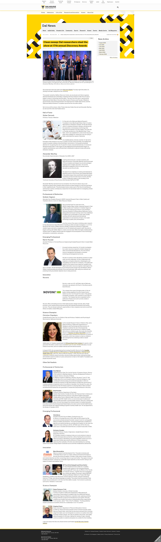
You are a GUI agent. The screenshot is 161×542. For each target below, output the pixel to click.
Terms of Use (117, 534)
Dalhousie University (48, 7)
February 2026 (103, 54)
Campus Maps (91, 2)
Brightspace (110, 1)
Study (43, 12)
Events (95, 30)
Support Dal (44, 2)
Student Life (60, 30)
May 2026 (101, 48)
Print (91, 38)
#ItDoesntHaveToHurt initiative (74, 343)
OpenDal (117, 1)
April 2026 (102, 50)
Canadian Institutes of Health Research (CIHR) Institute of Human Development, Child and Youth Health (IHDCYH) (66, 352)
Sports (76, 30)
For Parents (86, 534)
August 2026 (102, 42)
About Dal (90, 12)
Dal (97, 1)
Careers (118, 531)
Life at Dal (59, 12)
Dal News (49, 25)
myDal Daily (51, 30)
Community (69, 30)
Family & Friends (69, 2)
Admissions (50, 12)
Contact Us (87, 531)
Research (83, 30)
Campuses (77, 1)
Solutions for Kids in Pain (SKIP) (77, 333)
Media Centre (103, 30)
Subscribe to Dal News (112, 34)
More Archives (113, 57)
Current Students (52, 2)
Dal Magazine (113, 30)
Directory (84, 1)
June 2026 (101, 46)
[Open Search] (118, 7)
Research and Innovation (71, 12)
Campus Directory (94, 531)
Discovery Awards (68, 89)
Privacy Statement (109, 534)
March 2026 (102, 52)
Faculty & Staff (60, 2)
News (44, 30)
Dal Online (103, 2)
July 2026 (101, 44)
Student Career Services (105, 531)
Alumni (83, 12)
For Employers (93, 534)
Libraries (113, 531)
